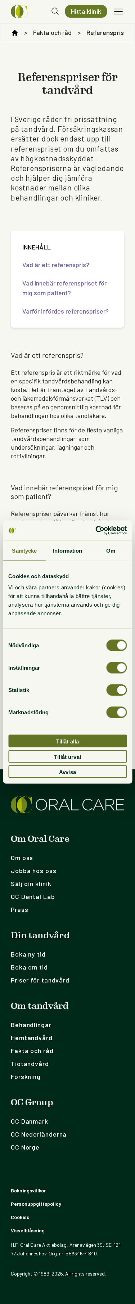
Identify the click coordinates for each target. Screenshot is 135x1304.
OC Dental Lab (33, 896)
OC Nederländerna (39, 1134)
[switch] (116, 668)
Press (19, 909)
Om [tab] (110, 550)
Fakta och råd (52, 32)
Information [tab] (67, 550)
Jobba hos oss (34, 870)
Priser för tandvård (40, 980)
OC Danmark (29, 1121)
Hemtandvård (32, 1038)
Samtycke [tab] (24, 550)
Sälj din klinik (31, 883)
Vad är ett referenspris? (55, 265)
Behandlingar (31, 1025)
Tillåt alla (67, 741)
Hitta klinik (86, 11)
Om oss (22, 858)
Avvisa (67, 772)
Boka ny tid (28, 954)
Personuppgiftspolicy (36, 1204)
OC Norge (25, 1147)
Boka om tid (29, 967)
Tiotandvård (30, 1063)
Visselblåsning (28, 1230)
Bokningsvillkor (28, 1190)
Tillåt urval (67, 757)
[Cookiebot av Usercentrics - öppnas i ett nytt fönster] (96, 530)
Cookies (20, 1217)
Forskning (26, 1076)
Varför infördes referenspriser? (65, 311)
